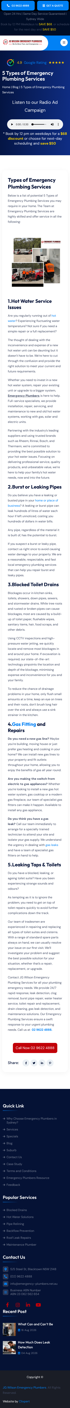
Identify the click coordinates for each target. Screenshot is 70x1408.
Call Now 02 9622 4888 (35, 1048)
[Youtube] (38, 1304)
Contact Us (14, 1157)
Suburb (11, 1150)
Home (6, 87)
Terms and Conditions (21, 1171)
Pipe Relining (15, 1224)
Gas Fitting (24, 724)
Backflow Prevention (20, 1231)
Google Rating (35, 62)
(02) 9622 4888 (21, 1276)
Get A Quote (54, 5)
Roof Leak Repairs (19, 1238)
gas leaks (51, 845)
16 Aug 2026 (28, 1330)
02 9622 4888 (20, 5)
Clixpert (24, 1401)
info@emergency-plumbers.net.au (33, 1284)
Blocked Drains (17, 1210)
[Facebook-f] (7, 1304)
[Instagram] (17, 1304)
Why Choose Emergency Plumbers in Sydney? (32, 1120)
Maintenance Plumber (21, 1245)
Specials (12, 1136)
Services (12, 1129)
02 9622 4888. (42, 1030)
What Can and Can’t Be (35, 1324)
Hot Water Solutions (20, 1217)
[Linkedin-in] (28, 1304)
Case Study (14, 1164)
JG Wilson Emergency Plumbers (24, 1387)
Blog (15, 87)
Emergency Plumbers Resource (28, 1178)
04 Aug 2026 (29, 1353)
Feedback (13, 1185)
